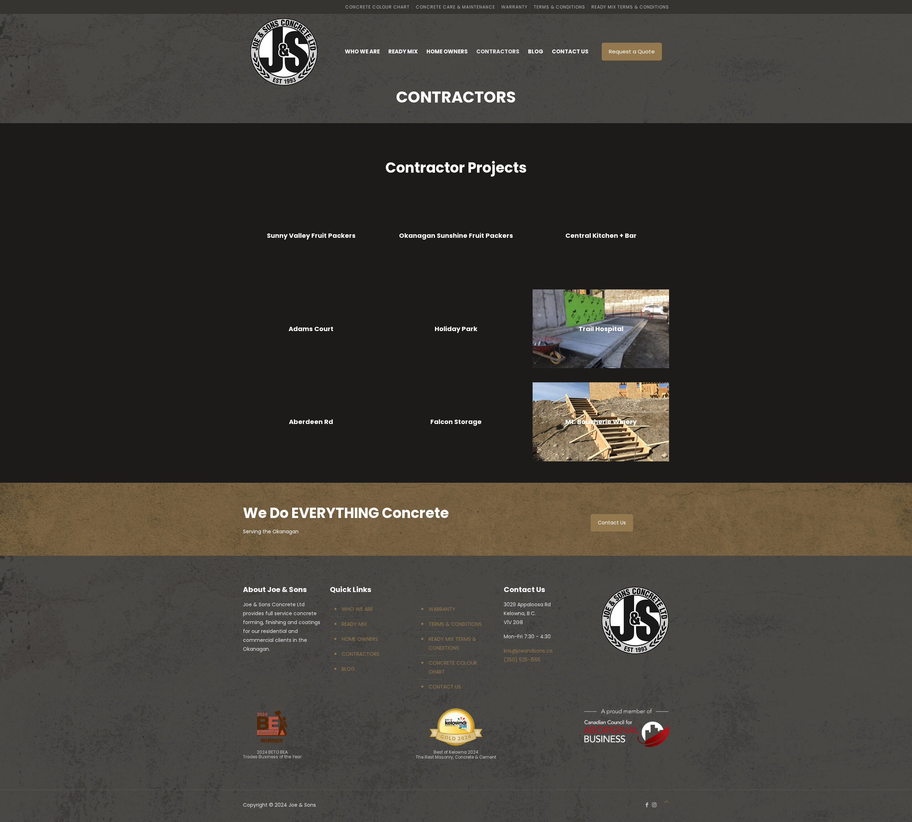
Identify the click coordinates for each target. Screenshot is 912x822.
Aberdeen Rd (311, 421)
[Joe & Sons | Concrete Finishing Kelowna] (284, 51)
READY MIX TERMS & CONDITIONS (452, 643)
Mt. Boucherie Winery (601, 421)
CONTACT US (445, 686)
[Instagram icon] (654, 804)
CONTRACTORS (360, 654)
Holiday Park (456, 328)
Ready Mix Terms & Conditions (630, 7)
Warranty (514, 7)
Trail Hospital (601, 328)
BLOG (348, 668)
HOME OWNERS (360, 639)
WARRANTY (442, 609)
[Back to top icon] (666, 801)
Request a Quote (632, 51)
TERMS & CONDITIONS (455, 624)
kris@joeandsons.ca (528, 650)
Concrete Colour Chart (377, 7)
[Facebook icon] (646, 804)
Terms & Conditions (559, 7)
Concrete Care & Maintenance (455, 7)
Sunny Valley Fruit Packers (311, 235)
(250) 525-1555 (522, 659)
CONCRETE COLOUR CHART (453, 667)
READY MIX (354, 624)
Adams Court (311, 328)
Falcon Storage (456, 421)
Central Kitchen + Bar (601, 235)
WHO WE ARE (357, 609)
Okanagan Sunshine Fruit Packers (456, 235)
